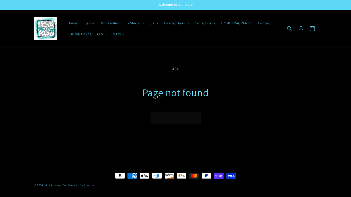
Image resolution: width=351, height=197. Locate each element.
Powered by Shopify (81, 185)
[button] (134, 23)
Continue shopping (175, 117)
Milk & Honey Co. (56, 185)
